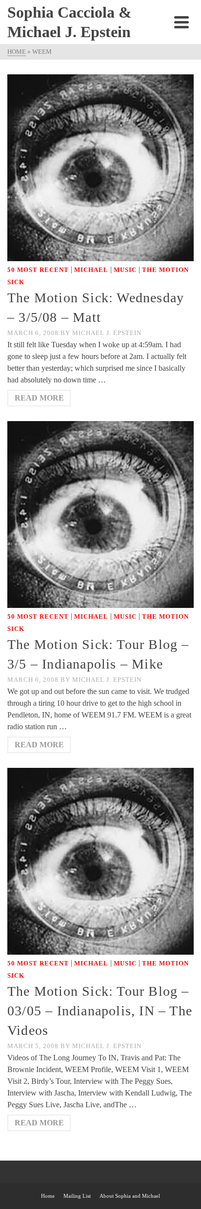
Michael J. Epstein (106, 332)
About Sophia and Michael (130, 1196)
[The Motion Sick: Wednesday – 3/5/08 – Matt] (100, 167)
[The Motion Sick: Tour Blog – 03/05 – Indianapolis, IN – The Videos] (100, 860)
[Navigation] (181, 22)
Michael (91, 269)
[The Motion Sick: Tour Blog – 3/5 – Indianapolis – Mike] (100, 514)
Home (48, 1196)
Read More (39, 398)
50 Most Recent (38, 269)
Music (125, 269)
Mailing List (77, 1196)
